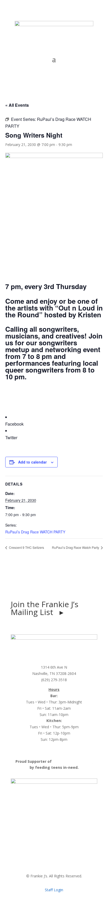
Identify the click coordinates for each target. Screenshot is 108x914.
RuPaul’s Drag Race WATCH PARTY (35, 531)
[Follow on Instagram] (49, 586)
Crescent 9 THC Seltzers (26, 547)
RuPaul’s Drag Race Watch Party (76, 547)
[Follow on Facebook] (38, 586)
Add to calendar (32, 462)
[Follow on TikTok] (59, 586)
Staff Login (54, 889)
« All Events (17, 105)
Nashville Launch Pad (73, 761)
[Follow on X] (70, 586)
